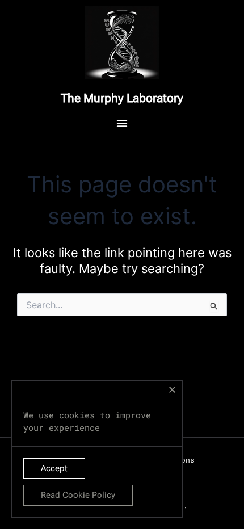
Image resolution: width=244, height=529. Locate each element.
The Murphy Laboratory (122, 98)
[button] (172, 389)
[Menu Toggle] (122, 123)
